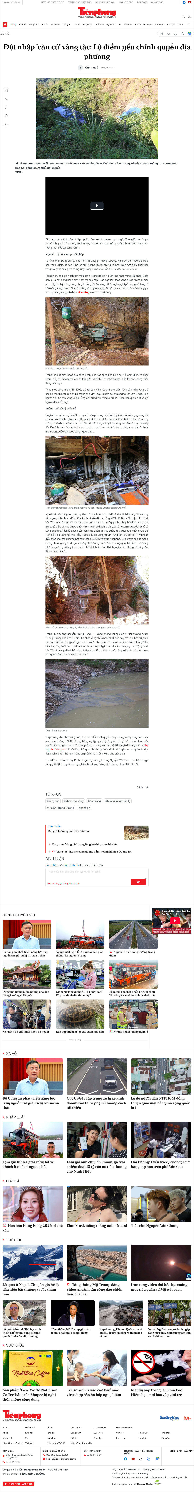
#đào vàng (94, 801)
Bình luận (6, 116)
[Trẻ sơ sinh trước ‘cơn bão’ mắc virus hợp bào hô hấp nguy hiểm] (97, 1368)
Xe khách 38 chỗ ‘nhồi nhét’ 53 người (26, 1031)
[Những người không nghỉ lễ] (133, 1014)
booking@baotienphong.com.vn (61, 1458)
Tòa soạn (142, 2)
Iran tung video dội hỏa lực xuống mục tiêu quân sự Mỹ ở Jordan (159, 1287)
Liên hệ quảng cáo (54, 1451)
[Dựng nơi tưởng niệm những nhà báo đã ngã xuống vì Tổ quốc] (27, 974)
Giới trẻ (76, 24)
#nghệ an (84, 807)
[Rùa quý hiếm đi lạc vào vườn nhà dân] (80, 1014)
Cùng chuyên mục (20, 915)
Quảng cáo (157, 2)
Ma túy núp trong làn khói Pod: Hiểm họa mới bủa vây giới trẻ (157, 1392)
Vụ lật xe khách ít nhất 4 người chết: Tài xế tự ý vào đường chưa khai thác (132, 993)
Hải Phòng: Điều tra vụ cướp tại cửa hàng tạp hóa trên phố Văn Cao (161, 1164)
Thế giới (66, 24)
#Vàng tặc (53, 801)
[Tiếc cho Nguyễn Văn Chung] (161, 1204)
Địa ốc (45, 24)
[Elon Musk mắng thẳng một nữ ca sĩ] (97, 1204)
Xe (120, 24)
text (169, 34)
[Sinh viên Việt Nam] (169, 1418)
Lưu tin (6, 107)
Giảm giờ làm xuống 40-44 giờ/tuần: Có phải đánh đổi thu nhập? (79, 993)
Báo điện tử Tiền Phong (97, 12)
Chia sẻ (6, 99)
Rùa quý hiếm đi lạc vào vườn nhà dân (80, 1031)
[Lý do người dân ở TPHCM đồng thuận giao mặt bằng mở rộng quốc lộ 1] (161, 1076)
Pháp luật (87, 24)
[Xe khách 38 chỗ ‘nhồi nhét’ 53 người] (27, 1014)
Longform (100, 1427)
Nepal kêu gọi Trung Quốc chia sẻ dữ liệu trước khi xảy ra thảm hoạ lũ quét (120, 1332)
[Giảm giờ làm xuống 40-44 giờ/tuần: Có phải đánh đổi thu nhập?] (80, 974)
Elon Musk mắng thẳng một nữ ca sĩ (97, 1225)
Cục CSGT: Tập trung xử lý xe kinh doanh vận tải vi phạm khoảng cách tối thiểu (96, 1103)
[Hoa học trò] (187, 1418)
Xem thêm (189, 24)
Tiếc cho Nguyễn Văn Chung (155, 1225)
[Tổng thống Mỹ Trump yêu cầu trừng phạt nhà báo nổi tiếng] (73, 1313)
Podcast (76, 1427)
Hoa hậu (171, 24)
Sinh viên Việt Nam (105, 2)
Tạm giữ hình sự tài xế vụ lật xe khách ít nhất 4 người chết (28, 1164)
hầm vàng (83, 292)
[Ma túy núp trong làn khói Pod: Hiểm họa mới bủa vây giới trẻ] (161, 1368)
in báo (175, 34)
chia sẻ (162, 34)
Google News (189, 34)
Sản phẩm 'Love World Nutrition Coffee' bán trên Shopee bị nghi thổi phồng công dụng (30, 1395)
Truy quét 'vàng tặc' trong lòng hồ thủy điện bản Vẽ (84, 844)
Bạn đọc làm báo (20, 1483)
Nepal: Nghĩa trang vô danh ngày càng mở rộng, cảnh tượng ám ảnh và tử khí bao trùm (169, 1332)
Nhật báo (31, 1427)
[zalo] (150, 1459)
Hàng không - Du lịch (13, 1443)
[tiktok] (142, 1459)
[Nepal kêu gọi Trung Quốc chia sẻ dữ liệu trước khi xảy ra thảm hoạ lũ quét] (121, 1313)
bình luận (182, 34)
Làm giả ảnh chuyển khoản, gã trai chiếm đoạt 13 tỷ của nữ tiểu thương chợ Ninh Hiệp (97, 1167)
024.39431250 (13, 1461)
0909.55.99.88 (53, 1455)
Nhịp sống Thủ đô (56, 1443)
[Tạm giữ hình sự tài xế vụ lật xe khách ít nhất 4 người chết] (33, 1140)
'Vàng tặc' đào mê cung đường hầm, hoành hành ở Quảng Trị (93, 851)
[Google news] (159, 1459)
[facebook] (184, 2)
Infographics (124, 1427)
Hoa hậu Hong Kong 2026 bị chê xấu (33, 1228)
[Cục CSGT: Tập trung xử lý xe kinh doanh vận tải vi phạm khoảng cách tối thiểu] (97, 1076)
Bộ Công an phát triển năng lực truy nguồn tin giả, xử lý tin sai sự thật (25, 953)
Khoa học (159, 24)
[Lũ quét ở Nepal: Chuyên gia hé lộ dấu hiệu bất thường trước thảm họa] (33, 1263)
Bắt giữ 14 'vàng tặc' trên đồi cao (68, 831)
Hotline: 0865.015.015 (52, 2)
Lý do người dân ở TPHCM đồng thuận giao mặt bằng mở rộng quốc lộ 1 (160, 1103)
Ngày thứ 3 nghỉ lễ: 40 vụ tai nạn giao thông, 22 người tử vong (79, 953)
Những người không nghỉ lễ (130, 1031)
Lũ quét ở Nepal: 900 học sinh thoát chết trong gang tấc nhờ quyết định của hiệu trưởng (22, 1332)
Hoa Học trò (126, 2)
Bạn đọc (166, 1438)
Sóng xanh (34, 24)
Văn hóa (128, 24)
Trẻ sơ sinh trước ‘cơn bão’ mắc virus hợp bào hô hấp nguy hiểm (94, 1392)
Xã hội (14, 24)
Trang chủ (5, 24)
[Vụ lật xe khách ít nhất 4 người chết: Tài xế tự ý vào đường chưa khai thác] (133, 974)
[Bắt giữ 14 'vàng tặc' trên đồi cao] (136, 833)
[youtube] (189, 2)
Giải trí (137, 24)
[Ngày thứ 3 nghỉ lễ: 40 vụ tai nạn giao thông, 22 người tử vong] (80, 934)
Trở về (6, 124)
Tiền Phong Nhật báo (80, 2)
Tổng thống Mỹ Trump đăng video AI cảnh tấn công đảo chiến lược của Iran (94, 1289)
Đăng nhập (51, 864)
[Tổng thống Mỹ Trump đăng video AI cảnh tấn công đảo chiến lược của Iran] (97, 1263)
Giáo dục (147, 24)
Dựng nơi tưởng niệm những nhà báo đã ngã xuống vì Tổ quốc (26, 993)
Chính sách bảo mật (182, 1451)
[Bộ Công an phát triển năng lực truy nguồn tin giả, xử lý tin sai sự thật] (27, 934)
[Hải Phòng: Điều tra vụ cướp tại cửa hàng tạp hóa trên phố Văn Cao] (161, 1140)
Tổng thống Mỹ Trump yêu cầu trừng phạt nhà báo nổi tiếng (70, 1330)
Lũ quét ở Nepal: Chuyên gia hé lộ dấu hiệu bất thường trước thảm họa (31, 1289)
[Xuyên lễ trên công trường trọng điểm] (133, 934)
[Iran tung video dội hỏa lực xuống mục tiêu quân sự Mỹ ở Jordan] (161, 1263)
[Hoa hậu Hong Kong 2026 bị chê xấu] (33, 1204)
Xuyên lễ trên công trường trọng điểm (132, 953)
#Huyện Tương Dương (60, 807)
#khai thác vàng (73, 801)
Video (180, 24)
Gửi (138, 882)
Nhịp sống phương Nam (82, 1443)
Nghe (6, 90)
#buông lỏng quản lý (117, 801)
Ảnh (50, 1427)
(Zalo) (65, 1455)
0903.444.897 (94, 1455)
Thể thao (99, 24)
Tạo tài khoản (71, 864)
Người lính (111, 24)
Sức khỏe (55, 24)
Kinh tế (22, 24)
